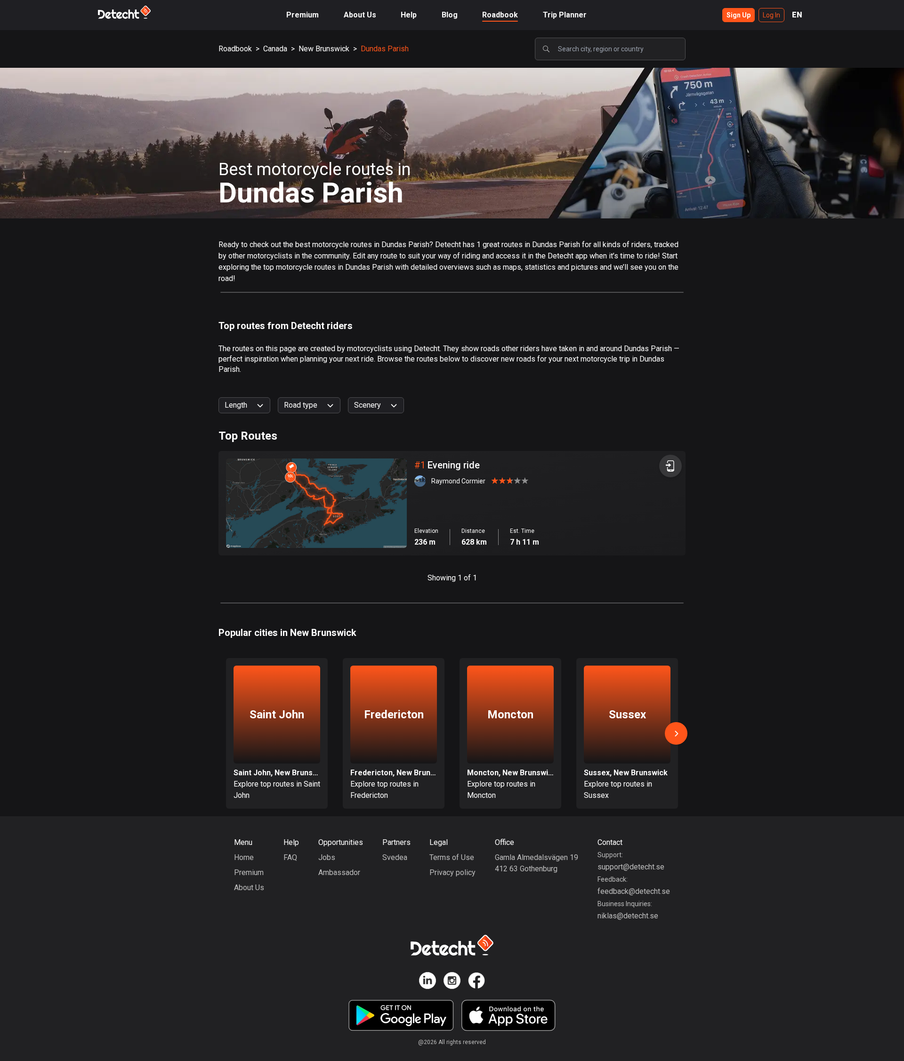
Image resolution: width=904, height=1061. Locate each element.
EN (797, 14)
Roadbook (500, 14)
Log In (771, 15)
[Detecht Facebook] (476, 982)
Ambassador (339, 872)
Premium (302, 14)
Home (244, 857)
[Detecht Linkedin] (427, 982)
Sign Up (738, 15)
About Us (360, 14)
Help (409, 14)
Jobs (326, 857)
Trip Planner (565, 14)
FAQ (290, 857)
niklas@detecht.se (627, 915)
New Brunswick (324, 48)
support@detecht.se (630, 866)
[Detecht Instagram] (452, 982)
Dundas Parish (385, 48)
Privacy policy (452, 872)
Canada (275, 48)
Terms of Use (451, 857)
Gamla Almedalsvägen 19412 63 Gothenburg (536, 863)
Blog (450, 14)
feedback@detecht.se (633, 891)
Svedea (394, 857)
